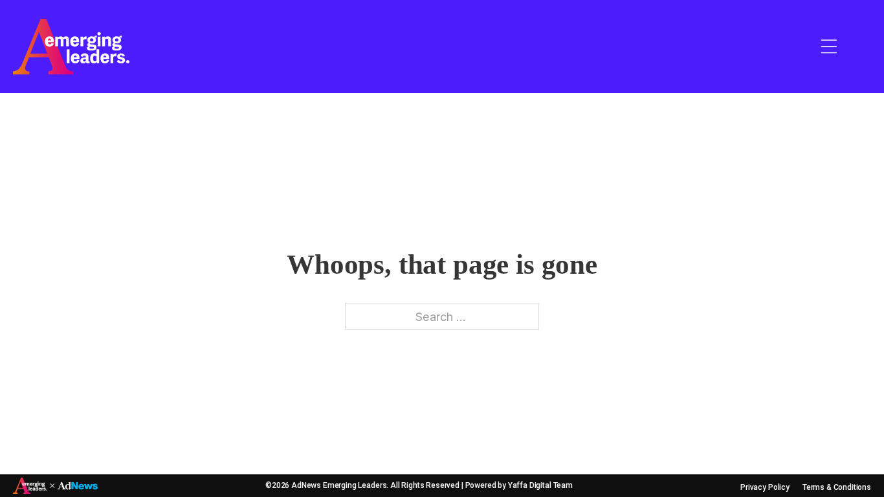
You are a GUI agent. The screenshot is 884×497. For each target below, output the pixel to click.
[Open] (829, 46)
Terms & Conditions (836, 487)
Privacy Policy (765, 487)
